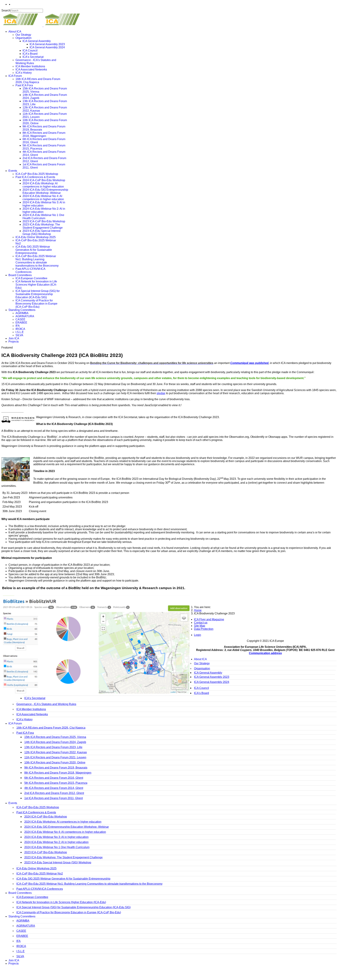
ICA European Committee (31, 278)
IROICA (20, 328)
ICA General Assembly (37, 41)
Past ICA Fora (24, 85)
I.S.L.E (19, 332)
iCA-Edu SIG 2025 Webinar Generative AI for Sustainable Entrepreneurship (33, 249)
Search (5, 10)
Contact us (200, 622)
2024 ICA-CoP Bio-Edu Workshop (44, 180)
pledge (161, 393)
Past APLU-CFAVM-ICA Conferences (30, 270)
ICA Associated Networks (31, 69)
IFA (17, 325)
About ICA (14, 31)
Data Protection (203, 628)
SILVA (19, 335)
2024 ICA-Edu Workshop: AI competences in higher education (43, 185)
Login (197, 634)
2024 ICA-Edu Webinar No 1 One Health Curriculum (43, 217)
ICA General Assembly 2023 (47, 44)
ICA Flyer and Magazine (209, 619)
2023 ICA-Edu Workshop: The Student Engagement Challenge (43, 226)
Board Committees (20, 275)
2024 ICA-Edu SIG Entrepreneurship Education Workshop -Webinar (45, 191)
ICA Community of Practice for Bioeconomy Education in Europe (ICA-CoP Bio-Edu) (36, 303)
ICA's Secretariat (33, 56)
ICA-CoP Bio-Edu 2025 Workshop (36, 173)
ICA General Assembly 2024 (47, 47)
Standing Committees (21, 309)
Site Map (199, 625)
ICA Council (30, 50)
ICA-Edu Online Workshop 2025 (35, 237)
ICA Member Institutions (30, 66)
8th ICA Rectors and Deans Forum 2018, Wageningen (44, 134)
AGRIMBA (22, 313)
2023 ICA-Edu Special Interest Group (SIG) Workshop (41, 232)
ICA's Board (30, 53)
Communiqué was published (249, 363)
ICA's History (23, 72)
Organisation (23, 37)
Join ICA (13, 338)
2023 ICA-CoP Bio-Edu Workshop (44, 221)
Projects (13, 341)
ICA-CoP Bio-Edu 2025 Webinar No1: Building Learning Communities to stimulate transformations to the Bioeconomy (37, 261)
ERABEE (21, 322)
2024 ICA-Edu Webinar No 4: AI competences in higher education (43, 198)
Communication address (265, 653)
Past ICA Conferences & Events (35, 177)
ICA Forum (15, 75)
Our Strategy (23, 34)
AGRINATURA (24, 316)
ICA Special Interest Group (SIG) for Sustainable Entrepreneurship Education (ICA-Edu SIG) (37, 294)
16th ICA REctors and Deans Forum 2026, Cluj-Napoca (37, 81)
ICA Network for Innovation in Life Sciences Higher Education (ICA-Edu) (36, 284)
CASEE (20, 319)
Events (12, 170)
